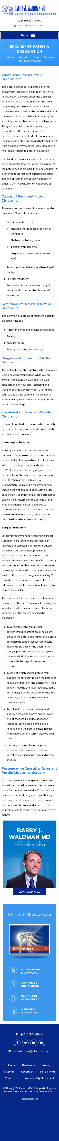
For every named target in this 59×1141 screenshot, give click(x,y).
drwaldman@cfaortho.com (31, 1051)
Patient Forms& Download (30, 971)
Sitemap (9, 1071)
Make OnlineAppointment (30, 998)
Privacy (46, 1065)
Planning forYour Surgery (30, 984)
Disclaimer (28, 1065)
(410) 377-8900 (31, 20)
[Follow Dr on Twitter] (25, 1043)
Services (23, 57)
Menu (24, 35)
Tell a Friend (47, 1071)
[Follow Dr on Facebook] (17, 1043)
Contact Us (12, 1078)
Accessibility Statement (39, 1078)
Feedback (27, 1071)
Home (10, 57)
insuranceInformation (29, 1011)
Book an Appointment (31, 25)
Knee (36, 57)
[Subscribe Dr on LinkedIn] (33, 1043)
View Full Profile (29, 891)
